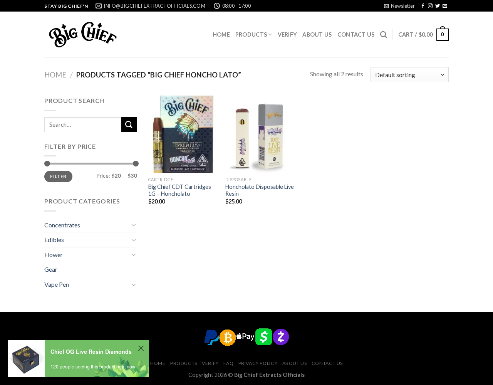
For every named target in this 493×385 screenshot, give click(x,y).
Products (251, 34)
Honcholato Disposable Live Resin (259, 190)
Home (221, 34)
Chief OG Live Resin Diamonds (91, 351)
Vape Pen (56, 284)
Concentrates (62, 225)
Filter (58, 176)
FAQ (228, 363)
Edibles (54, 239)
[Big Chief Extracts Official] (82, 35)
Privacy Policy (258, 363)
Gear (50, 269)
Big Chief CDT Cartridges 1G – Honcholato (179, 190)
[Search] (383, 35)
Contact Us (356, 34)
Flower (53, 254)
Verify (287, 34)
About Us (317, 34)
